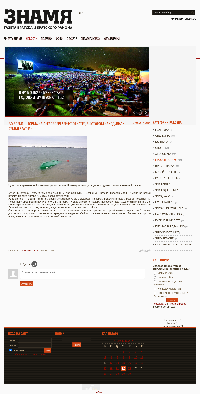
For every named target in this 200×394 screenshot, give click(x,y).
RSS (193, 19)
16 (129, 362)
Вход (187, 19)
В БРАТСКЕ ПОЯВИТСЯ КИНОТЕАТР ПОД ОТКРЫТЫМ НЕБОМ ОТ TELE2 (41, 95)
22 (123, 368)
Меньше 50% (165, 272)
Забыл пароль (21, 354)
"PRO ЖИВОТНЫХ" (167, 232)
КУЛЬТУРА (161, 141)
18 (141, 362)
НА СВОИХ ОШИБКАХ (168, 214)
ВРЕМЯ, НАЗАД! (165, 166)
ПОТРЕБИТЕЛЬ (164, 202)
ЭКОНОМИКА (163, 153)
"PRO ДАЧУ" (162, 196)
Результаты (159, 303)
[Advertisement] (79, 236)
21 (117, 368)
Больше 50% (165, 277)
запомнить (18, 350)
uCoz (99, 392)
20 (111, 368)
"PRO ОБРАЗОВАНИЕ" (169, 208)
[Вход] (34, 264)
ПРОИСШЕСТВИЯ (29, 250)
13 (111, 362)
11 (141, 357)
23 (129, 368)
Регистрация (177, 19)
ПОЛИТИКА (162, 129)
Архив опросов (177, 303)
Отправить (26, 284)
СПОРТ (159, 147)
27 (111, 373)
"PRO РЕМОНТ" (164, 238)
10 (135, 357)
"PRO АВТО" (162, 184)
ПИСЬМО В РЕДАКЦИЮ (170, 226)
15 (123, 362)
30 (129, 373)
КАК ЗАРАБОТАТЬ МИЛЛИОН (173, 244)
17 (135, 362)
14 (117, 362)
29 (123, 373)
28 (117, 373)
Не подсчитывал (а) (169, 288)
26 (105, 373)
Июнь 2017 (123, 340)
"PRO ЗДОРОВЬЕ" (166, 190)
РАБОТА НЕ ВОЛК (166, 178)
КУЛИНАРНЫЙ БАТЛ (167, 220)
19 (105, 368)
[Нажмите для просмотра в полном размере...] (47, 181)
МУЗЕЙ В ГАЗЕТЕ (166, 172)
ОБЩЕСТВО (162, 135)
